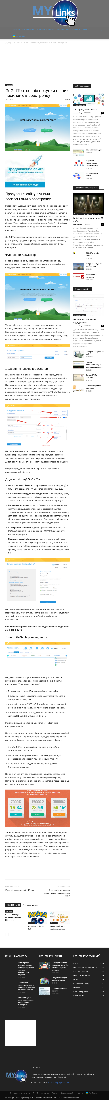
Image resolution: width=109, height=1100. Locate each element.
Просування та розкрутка (23, 30)
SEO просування (79, 105)
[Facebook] (8, 874)
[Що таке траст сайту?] (78, 175)
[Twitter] (14, 874)
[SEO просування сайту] (88, 98)
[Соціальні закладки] (78, 152)
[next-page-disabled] (11, 934)
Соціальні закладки (94, 150)
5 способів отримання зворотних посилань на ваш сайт (57, 893)
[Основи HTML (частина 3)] (78, 377)
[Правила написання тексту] (44, 991)
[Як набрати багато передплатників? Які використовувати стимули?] (44, 965)
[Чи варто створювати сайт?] (78, 354)
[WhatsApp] (26, 874)
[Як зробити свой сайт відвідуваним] (88, 305)
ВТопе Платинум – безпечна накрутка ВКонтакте (13, 917)
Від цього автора (30, 905)
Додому (8, 43)
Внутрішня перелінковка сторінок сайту (92, 163)
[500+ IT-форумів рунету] (78, 253)
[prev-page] (7, 934)
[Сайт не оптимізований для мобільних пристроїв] (78, 365)
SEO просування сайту (85, 109)
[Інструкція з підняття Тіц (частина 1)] (78, 266)
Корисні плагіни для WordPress (19, 890)
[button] (100, 30)
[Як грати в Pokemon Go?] (37, 917)
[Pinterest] (20, 874)
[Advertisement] (54, 64)
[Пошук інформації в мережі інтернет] (44, 980)
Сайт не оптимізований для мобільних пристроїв (94, 365)
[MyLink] (54, 13)
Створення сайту (73, 30)
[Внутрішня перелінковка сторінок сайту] (78, 163)
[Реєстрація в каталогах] (78, 276)
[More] (32, 874)
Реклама (60, 30)
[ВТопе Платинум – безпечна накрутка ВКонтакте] (15, 912)
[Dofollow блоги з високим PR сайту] (88, 204)
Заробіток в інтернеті (45, 30)
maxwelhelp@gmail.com (58, 1082)
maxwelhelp (77, 113)
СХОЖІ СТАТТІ (13, 905)
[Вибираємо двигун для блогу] (78, 388)
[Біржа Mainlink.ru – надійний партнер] (60, 917)
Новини (86, 30)
